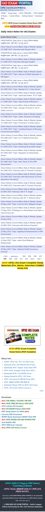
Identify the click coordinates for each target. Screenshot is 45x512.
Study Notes (12, 13)
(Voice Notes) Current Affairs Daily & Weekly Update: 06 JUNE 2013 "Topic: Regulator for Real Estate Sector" (21, 152)
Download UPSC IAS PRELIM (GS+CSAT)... (20, 365)
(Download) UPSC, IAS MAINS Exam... (18, 373)
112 (26, 259)
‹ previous (14, 256)
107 (40, 256)
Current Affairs (14, 16)
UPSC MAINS (39, 13)
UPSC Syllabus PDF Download (12, 406)
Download (38, 16)
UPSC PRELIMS (25, 13)
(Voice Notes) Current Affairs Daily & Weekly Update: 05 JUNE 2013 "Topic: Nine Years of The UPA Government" (21, 161)
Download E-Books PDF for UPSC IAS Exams (21, 385)
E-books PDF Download (12, 414)
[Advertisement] (22, 295)
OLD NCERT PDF (9, 422)
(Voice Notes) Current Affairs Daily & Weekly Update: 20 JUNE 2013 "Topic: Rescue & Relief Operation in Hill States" (21, 74)
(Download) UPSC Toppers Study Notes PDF (20, 368)
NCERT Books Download (11, 417)
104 (24, 256)
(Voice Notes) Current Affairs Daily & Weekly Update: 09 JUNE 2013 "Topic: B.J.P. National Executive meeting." (21, 137)
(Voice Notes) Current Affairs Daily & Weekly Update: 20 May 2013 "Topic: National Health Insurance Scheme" (21, 249)
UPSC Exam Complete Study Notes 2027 (25, 23)
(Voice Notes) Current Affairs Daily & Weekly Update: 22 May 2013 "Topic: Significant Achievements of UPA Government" (22, 231)
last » (39, 259)
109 (10, 259)
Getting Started (27, 16)
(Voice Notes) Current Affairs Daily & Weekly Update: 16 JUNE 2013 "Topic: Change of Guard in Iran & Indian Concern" (21, 107)
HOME (3, 13)
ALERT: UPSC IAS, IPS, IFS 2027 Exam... (20, 362)
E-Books (4, 16)
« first (5, 256)
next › (32, 259)
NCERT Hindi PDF (29, 417)
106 (35, 256)
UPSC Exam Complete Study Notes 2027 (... (20, 370)
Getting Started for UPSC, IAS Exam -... (18, 376)
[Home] (16, 5)
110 (15, 259)
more (41, 391)
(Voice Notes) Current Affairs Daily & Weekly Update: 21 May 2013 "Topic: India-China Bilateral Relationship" (21, 240)
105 (29, 256)
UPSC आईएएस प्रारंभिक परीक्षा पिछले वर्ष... (17, 382)
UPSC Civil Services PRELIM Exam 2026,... (20, 379)
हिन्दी (2, 19)
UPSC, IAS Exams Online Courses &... (18, 388)
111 (21, 259)
